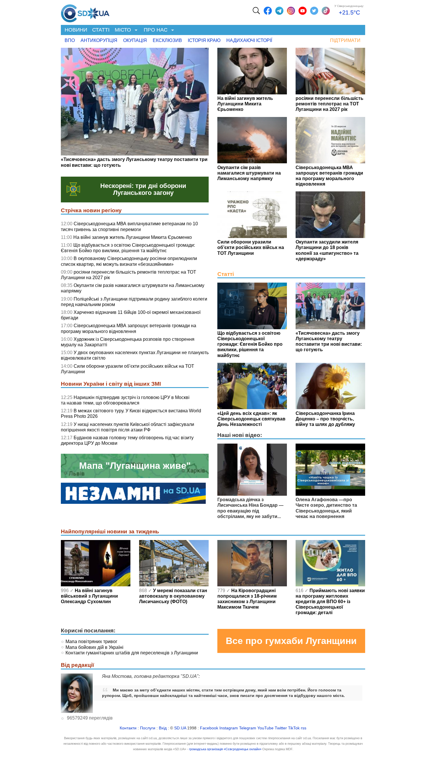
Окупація (135, 40)
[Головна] (85, 11)
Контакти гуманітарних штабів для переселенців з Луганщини (131, 652)
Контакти (128, 728)
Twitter (281, 728)
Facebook (209, 728)
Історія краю (204, 40)
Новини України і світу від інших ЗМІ (111, 384)
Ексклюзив (167, 40)
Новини (76, 30)
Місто (121, 30)
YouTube (265, 728)
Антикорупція (99, 40)
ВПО (70, 40)
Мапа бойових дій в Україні (94, 647)
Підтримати (345, 40)
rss (303, 728)
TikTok (294, 728)
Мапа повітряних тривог (91, 641)
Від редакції (77, 665)
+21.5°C (349, 12)
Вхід (163, 728)
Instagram (228, 728)
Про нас (154, 30)
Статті (101, 30)
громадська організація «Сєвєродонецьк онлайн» (225, 749)
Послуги (147, 728)
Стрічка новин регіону (91, 210)
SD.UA (180, 728)
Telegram (247, 728)
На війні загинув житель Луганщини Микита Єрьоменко (132, 237)
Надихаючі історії (249, 40)
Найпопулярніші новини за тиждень (110, 531)
